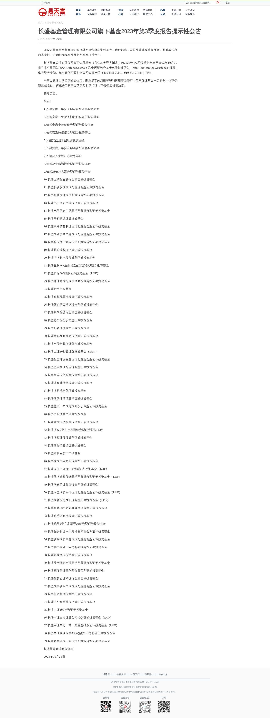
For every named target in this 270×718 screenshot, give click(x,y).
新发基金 (190, 10)
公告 (120, 14)
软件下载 (135, 674)
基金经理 (92, 14)
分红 (162, 14)
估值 (120, 10)
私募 (162, 10)
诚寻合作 (107, 674)
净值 (78, 10)
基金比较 (105, 14)
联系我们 (149, 674)
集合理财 (134, 10)
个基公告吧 (50, 22)
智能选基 (105, 10)
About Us (163, 674)
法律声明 (121, 674)
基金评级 (92, 10)
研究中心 (147, 14)
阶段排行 (134, 14)
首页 (40, 22)
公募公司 (176, 14)
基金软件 (190, 14)
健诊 (78, 14)
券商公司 (147, 10)
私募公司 (176, 10)
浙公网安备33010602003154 (144, 687)
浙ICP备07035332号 (122, 687)
